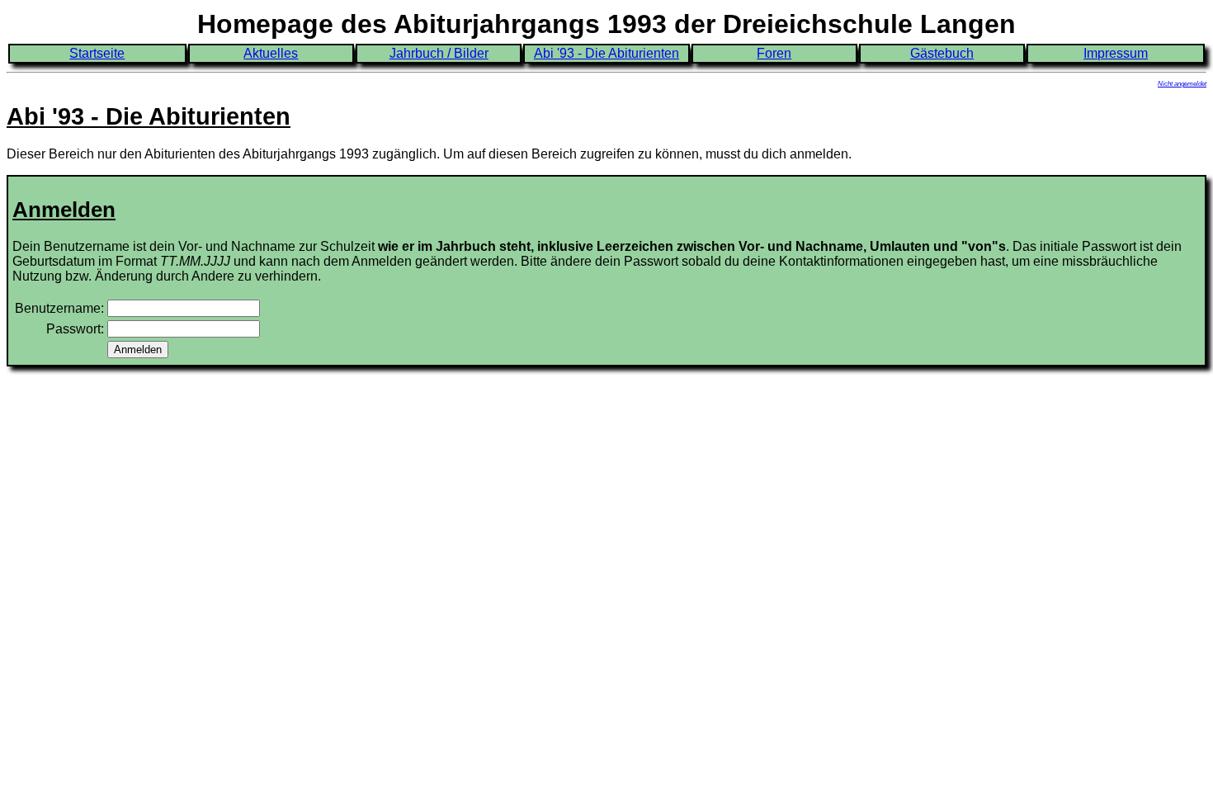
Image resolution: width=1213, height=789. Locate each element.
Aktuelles (270, 53)
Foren (774, 53)
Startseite (97, 53)
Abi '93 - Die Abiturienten (606, 53)
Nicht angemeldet (1182, 83)
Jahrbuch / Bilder (439, 53)
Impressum (1115, 53)
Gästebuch (942, 53)
